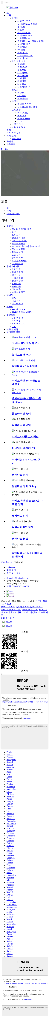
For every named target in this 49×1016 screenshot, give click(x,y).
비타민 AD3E (23, 118)
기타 (19, 121)
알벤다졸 (21, 78)
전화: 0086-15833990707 (18, 586)
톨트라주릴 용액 (21, 413)
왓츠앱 (9, 622)
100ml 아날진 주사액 (11, 609)
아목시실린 (22, 47)
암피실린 (21, 50)
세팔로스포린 (23, 21)
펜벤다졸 (21, 81)
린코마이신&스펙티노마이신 (31, 41)
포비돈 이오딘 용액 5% (25, 343)
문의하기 (11, 141)
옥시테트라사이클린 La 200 (29, 606)
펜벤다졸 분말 (20, 538)
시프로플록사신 (25, 55)
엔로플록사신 (23, 38)
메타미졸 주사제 (30, 609)
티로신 (20, 30)
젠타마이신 (22, 52)
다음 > (6, 562)
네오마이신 (22, 58)
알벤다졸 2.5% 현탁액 (24, 366)
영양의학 (16, 110)
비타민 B (21, 115)
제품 (9, 15)
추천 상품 (42, 601)
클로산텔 (21, 70)
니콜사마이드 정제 (22, 527)
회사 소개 (11, 136)
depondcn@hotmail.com (17, 578)
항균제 (15, 18)
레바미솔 (21, 84)
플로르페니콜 (23, 32)
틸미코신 (21, 27)
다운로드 (11, 144)
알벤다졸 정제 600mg (24, 486)
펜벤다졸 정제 (20, 474)
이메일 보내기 (8, 618)
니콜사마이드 (23, 87)
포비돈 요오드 (24, 104)
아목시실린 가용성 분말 (28, 612)
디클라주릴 (22, 72)
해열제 (15, 90)
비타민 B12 (22, 113)
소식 (9, 130)
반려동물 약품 (19, 127)
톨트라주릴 (22, 75)
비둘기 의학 (17, 124)
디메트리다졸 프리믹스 (25, 436)
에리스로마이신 (25, 35)
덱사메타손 (22, 98)
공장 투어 (16, 138)
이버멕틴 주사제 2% (23, 448)
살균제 (15, 101)
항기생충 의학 (19, 61)
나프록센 (21, 95)
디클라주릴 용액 (21, 425)
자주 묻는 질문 (14, 133)
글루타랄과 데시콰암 (27, 107)
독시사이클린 (23, 44)
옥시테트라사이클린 (27, 24)
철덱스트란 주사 (21, 354)
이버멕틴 (21, 64)
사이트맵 (6, 604)
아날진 (20, 93)
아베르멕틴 (22, 67)
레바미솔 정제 (20, 515)
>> (10, 562)
